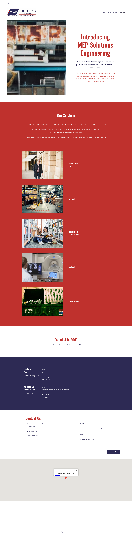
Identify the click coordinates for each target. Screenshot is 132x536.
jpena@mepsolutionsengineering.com (53, 372)
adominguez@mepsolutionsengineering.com (55, 389)
